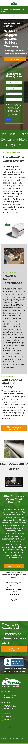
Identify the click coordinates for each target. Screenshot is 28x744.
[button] (14, 15)
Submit (9, 119)
